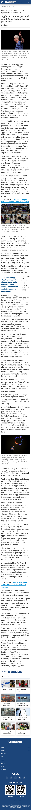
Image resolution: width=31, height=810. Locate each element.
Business (12, 6)
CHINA (11, 801)
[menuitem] (20, 2)
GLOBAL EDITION (17, 801)
